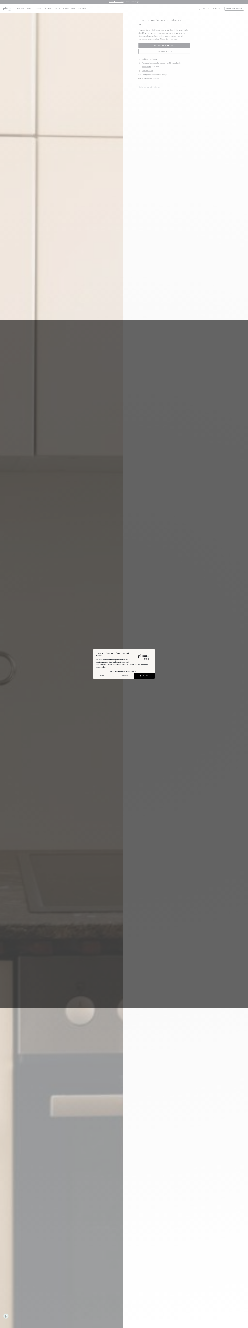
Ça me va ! (144, 676)
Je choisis (124, 676)
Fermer (103, 676)
